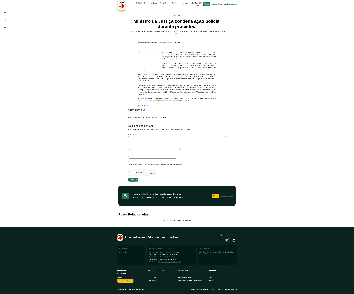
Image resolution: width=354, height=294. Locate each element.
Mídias (211, 280)
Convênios (153, 3)
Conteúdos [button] (163, 3)
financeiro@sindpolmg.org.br (168, 259)
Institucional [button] (140, 3)
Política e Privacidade (136, 289)
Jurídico (175, 3)
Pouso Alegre (152, 280)
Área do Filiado (216, 4)
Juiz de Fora (151, 274)
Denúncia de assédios (185, 277)
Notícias (211, 274)
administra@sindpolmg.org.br (170, 252)
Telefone (131, 157)
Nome (130, 149)
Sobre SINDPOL (122, 274)
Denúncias (184, 3)
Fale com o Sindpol (126, 281)
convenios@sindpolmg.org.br (168, 254)
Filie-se (206, 4)
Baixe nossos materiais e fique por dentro (190, 280)
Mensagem (131, 134)
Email (179, 149)
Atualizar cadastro (230, 4)
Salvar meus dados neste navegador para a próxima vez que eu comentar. (156, 165)
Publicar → (133, 180)
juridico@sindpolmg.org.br (166, 257)
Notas (210, 277)
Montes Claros (152, 277)
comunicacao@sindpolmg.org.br (171, 262)
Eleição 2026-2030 (197, 4)
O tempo (145, 105)
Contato (119, 277)
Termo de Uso (122, 289)
